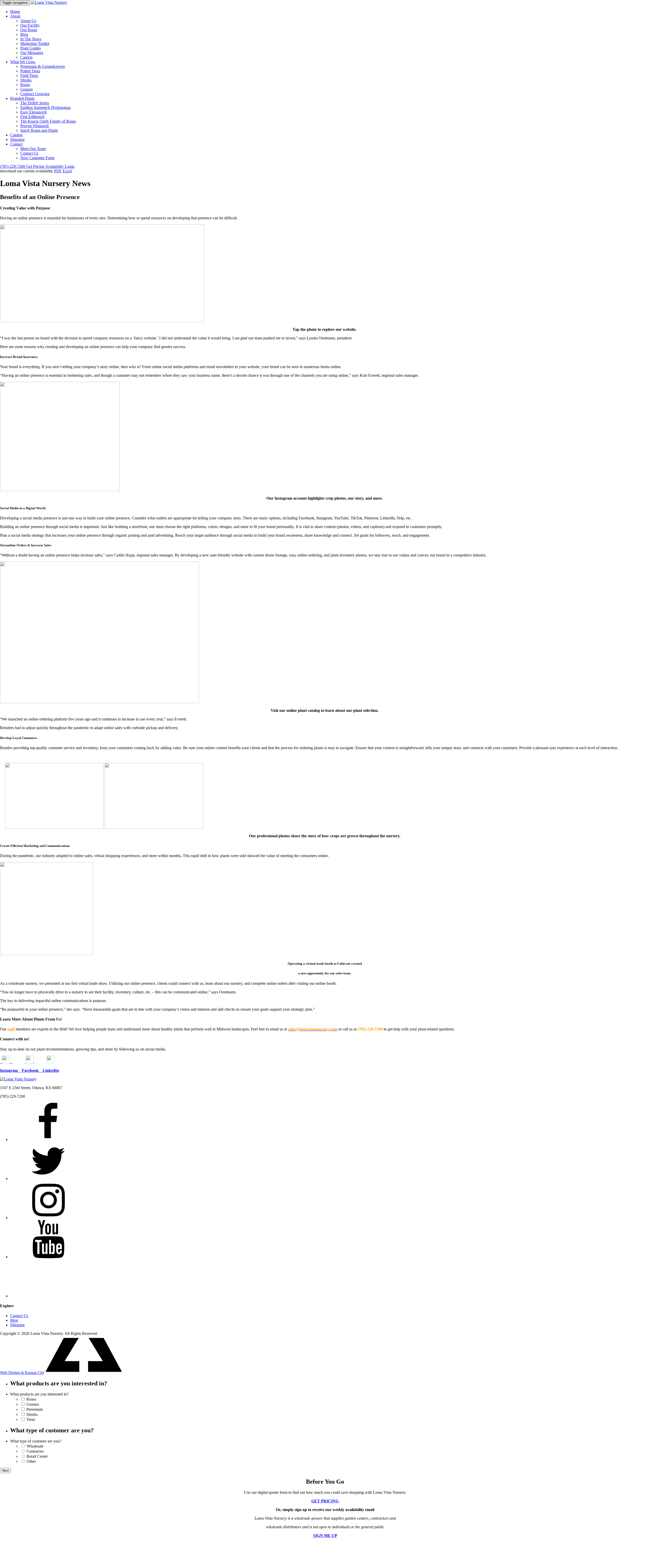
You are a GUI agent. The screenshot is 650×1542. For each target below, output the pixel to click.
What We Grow (23, 62)
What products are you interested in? (39, 1394)
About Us (28, 21)
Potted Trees (30, 71)
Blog (24, 34)
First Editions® (32, 116)
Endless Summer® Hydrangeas (45, 107)
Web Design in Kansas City (22, 1372)
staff (11, 1029)
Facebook (32, 1070)
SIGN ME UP (325, 1535)
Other (31, 1461)
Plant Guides (30, 48)
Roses (25, 85)
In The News (30, 39)
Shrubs (25, 80)
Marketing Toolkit (34, 43)
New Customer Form (37, 158)
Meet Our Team (33, 148)
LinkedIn (51, 1070)
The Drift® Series (34, 103)
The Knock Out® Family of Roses (48, 121)
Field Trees (29, 75)
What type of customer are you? (35, 1441)
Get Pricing (35, 166)
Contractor (35, 1451)
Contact (16, 144)
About (15, 16)
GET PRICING (325, 1501)
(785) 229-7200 (13, 166)
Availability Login (59, 166)
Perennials (34, 1409)
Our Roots (28, 30)
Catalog (16, 135)
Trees (30, 1419)
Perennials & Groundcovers (42, 66)
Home (15, 11)
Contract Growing (35, 94)
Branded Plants (22, 98)
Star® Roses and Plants (39, 130)
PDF (58, 171)
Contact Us (29, 153)
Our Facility (30, 25)
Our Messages (31, 53)
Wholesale (35, 1446)
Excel (67, 171)
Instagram (11, 1070)
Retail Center (37, 1456)
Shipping (17, 139)
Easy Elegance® (33, 112)
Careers (26, 57)
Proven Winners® (34, 126)
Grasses (26, 89)
